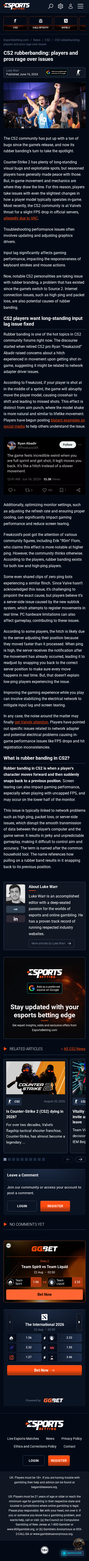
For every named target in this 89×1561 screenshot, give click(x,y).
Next (80, 1159)
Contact (69, 1446)
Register (55, 1206)
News (36, 40)
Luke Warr (12, 70)
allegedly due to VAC (21, 218)
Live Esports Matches (23, 1438)
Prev (68, 1159)
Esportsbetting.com (16, 40)
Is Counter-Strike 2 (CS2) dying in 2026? (34, 1114)
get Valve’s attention (31, 722)
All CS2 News (74, 1049)
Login (22, 1206)
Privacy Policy (71, 1438)
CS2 (47, 40)
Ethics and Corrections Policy (35, 1446)
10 (43, 1159)
